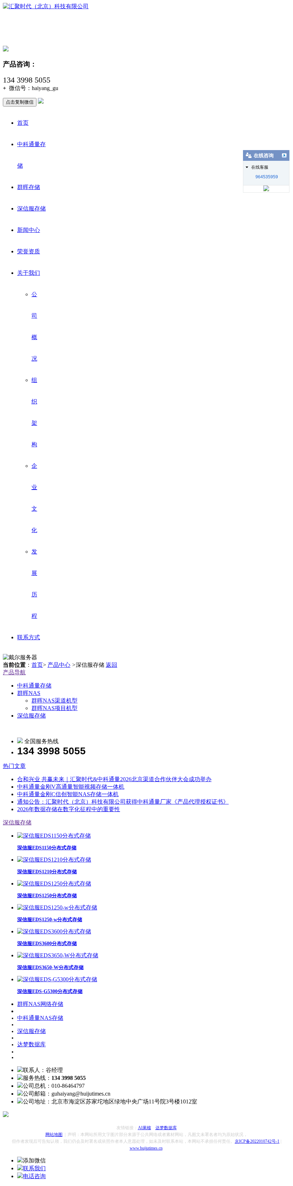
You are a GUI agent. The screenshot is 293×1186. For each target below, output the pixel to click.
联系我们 (34, 1168)
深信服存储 (31, 208)
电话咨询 (34, 1176)
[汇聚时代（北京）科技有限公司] (46, 6)
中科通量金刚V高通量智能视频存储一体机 (70, 787)
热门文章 (14, 766)
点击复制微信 (20, 102)
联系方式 (28, 637)
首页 (23, 123)
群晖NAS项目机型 (54, 708)
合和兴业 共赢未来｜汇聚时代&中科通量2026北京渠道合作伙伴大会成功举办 (114, 779)
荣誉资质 (28, 251)
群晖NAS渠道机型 (54, 701)
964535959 (266, 176)
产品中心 (59, 665)
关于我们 (28, 273)
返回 (111, 665)
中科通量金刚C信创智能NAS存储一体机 (68, 794)
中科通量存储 (34, 686)
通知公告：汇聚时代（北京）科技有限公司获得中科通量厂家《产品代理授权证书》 (123, 802)
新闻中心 (28, 230)
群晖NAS (28, 693)
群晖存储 (28, 187)
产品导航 (14, 672)
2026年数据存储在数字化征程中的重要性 (68, 809)
